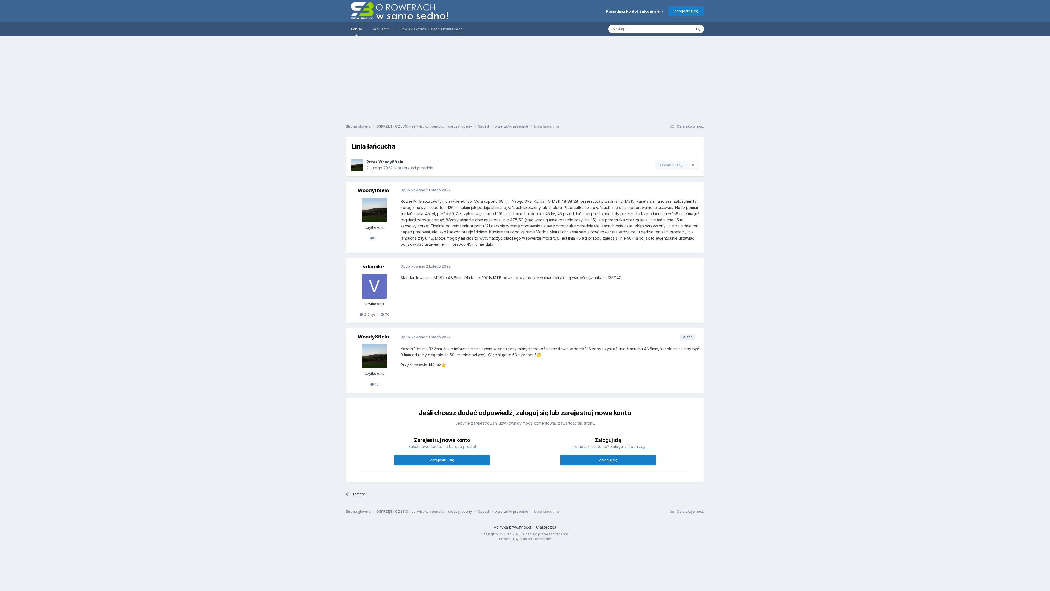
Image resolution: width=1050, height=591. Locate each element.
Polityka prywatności (512, 527)
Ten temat (676, 29)
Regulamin (381, 29)
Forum (356, 29)
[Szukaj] (698, 29)
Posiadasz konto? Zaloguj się (633, 11)
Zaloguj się (608, 460)
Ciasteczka (546, 527)
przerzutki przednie (415, 168)
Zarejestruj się (686, 11)
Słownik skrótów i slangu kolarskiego (431, 29)
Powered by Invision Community (525, 539)
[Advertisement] (525, 78)
